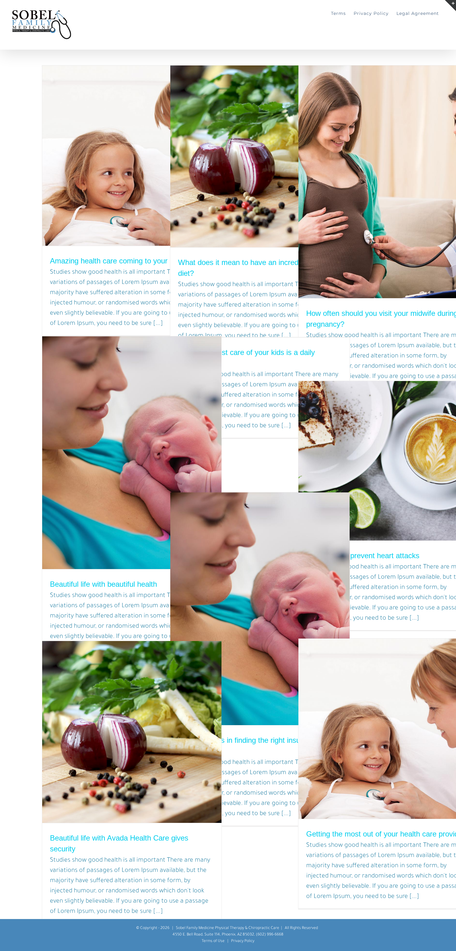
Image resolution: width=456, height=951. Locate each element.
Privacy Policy (242, 941)
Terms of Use (213, 941)
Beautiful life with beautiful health (103, 584)
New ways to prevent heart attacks (362, 555)
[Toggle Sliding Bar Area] (450, 5)
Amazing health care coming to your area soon (126, 261)
